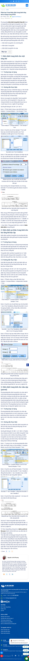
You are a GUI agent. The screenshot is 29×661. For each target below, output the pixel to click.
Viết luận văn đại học (5, 616)
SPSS (7, 9)
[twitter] (18, 1)
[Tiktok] (16, 1)
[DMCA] (5, 601)
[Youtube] (13, 1)
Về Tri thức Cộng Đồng (6, 607)
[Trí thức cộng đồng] (8, 5)
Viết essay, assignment (6, 620)
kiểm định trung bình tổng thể (16, 22)
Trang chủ (3, 9)
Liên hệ (2, 610)
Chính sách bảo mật (5, 629)
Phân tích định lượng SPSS (6, 621)
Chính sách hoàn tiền (5, 633)
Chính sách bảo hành (5, 631)
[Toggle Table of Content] (9, 52)
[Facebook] (11, 1)
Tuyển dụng (3, 608)
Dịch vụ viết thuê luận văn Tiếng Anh (8, 623)
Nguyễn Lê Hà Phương (13, 557)
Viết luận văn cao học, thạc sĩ (7, 618)
